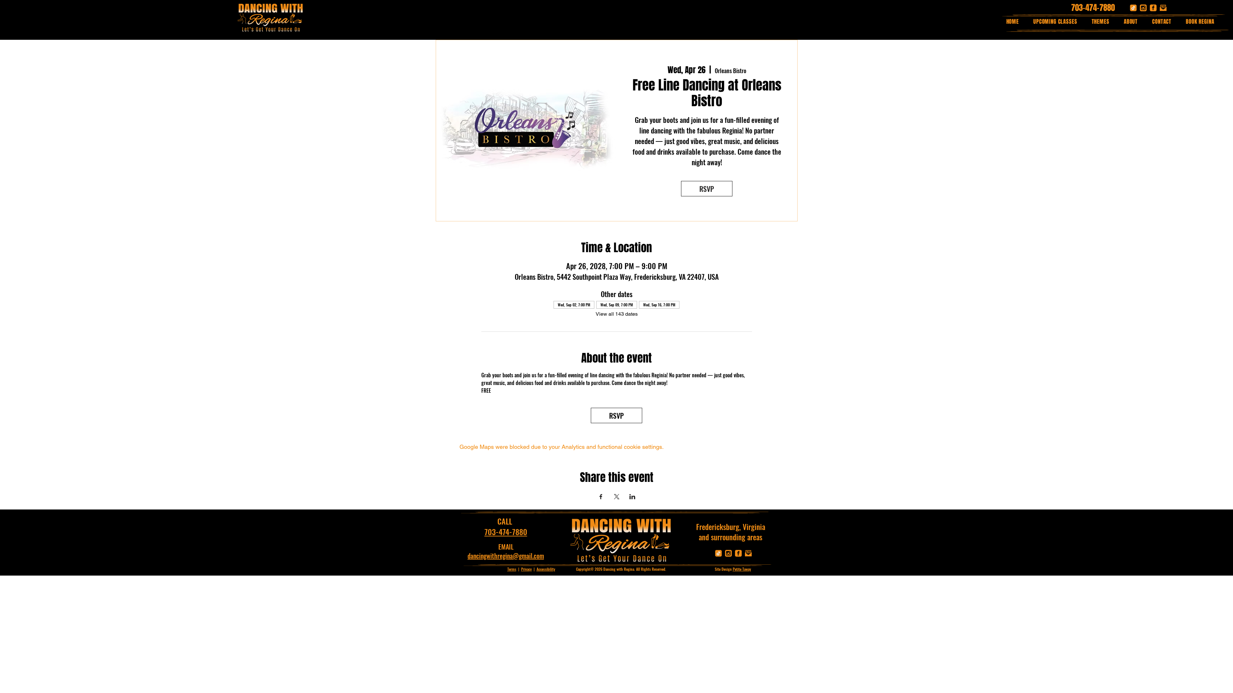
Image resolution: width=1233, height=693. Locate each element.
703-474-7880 (1093, 7)
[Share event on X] (617, 496)
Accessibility (546, 569)
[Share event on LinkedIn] (632, 496)
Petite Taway (742, 569)
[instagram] (1143, 7)
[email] (1163, 7)
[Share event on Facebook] (601, 496)
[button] (1100, 21)
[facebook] (1153, 7)
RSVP (706, 189)
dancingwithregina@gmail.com (506, 555)
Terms (511, 569)
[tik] (1133, 7)
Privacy (526, 569)
